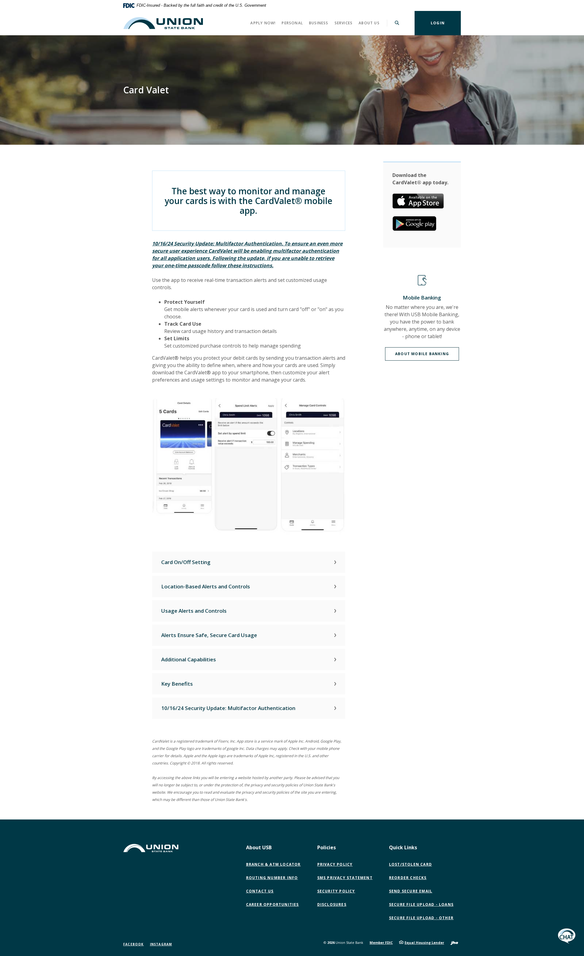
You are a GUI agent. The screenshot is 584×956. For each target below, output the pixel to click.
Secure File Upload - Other (422, 918)
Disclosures (331, 904)
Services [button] (344, 23)
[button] (248, 562)
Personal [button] (292, 23)
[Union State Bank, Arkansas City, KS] (163, 23)
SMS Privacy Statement (345, 877)
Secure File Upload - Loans (421, 904)
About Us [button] (369, 23)
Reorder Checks (408, 877)
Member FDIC (381, 942)
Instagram (161, 944)
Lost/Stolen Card (410, 864)
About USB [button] (259, 847)
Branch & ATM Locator (273, 864)
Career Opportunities (272, 904)
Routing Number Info (272, 877)
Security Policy (336, 891)
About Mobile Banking (422, 353)
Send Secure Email (412, 891)
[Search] (397, 23)
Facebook (133, 944)
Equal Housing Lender (424, 942)
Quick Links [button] (403, 847)
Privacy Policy (335, 864)
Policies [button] (326, 847)
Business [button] (318, 23)
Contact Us (260, 891)
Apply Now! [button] (263, 23)
